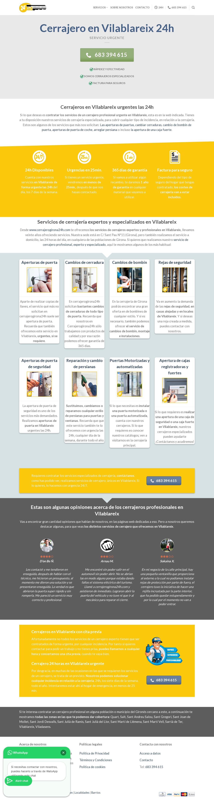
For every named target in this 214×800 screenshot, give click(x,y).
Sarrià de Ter (173, 721)
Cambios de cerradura (84, 262)
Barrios (95, 792)
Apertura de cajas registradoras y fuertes (174, 366)
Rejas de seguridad (174, 262)
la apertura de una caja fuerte (151, 130)
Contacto (142, 7)
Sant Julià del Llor (97, 721)
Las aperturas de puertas (117, 125)
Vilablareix (26, 727)
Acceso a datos (150, 753)
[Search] (193, 7)
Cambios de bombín (129, 262)
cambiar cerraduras (148, 125)
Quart (115, 717)
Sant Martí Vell (153, 721)
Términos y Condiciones (95, 760)
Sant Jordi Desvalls (43, 721)
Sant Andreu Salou (139, 717)
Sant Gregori (163, 717)
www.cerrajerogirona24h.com (49, 230)
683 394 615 (154, 767)
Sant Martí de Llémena (126, 721)
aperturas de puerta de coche (72, 130)
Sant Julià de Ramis (70, 721)
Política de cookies (92, 767)
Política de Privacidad (94, 753)
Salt (123, 717)
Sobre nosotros (121, 7)
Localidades (82, 792)
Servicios (99, 7)
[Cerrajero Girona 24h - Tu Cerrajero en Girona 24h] (32, 7)
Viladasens (42, 727)
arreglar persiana (105, 130)
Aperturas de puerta (39, 262)
